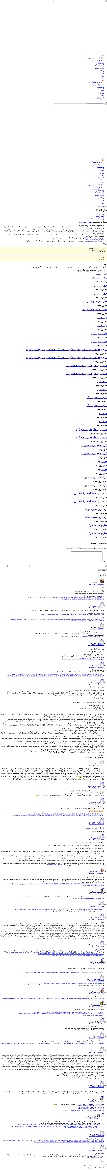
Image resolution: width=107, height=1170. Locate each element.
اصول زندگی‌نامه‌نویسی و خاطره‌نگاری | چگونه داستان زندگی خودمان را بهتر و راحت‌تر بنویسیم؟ (66, 349)
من (103, 73)
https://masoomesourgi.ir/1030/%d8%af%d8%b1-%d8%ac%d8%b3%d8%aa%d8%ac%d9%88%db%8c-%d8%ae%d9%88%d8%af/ (65, 984)
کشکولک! (103, 413)
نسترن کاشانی (96, 582)
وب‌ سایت (32, 565)
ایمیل (69, 565)
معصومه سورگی (95, 944)
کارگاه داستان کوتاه (95, 62)
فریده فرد (97, 802)
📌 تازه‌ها (101, 57)
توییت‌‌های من (101, 317)
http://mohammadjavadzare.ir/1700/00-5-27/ (91, 1108)
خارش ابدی (102, 461)
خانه (102, 55)
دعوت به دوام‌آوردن (98, 333)
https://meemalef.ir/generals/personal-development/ (88, 898)
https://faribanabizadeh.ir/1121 (56, 864)
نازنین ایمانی (96, 962)
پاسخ (102, 602)
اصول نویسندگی (99, 65)
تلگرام (102, 69)
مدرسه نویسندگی (99, 68)
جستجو (105, 102)
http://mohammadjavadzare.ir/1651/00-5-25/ (91, 1105)
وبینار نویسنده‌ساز (99, 278)
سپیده (98, 1036)
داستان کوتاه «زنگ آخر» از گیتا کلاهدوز (90, 493)
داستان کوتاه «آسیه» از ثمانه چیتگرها (91, 429)
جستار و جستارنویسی (91, 241)
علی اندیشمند (92, 1117)
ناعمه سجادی (96, 1005)
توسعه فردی (100, 217)
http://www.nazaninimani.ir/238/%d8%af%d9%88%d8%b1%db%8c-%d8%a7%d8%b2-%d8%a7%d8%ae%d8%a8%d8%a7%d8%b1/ (65, 972)
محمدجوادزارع (96, 1099)
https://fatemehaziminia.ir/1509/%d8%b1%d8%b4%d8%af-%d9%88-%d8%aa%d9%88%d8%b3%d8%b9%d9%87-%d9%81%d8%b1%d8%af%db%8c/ (59, 909)
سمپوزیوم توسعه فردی (89, 217)
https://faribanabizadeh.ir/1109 (95, 828)
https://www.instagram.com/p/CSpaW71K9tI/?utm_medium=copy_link (83, 1110)
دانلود (102, 66)
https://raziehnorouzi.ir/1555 (95, 1157)
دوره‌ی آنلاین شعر (95, 60)
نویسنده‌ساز (100, 63)
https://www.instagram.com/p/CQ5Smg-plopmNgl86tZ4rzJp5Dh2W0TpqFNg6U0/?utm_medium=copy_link (72, 614)
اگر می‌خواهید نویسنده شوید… (94, 445)
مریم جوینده (96, 871)
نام (106, 565)
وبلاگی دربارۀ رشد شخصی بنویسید (94, 239)
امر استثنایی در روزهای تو (96, 477)
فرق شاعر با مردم (99, 286)
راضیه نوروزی (96, 606)
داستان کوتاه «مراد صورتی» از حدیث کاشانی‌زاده (86, 365)
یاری (102, 71)
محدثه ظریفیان (95, 786)
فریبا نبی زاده (96, 682)
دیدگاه (105, 561)
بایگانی (102, 76)
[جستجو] (86, 206)
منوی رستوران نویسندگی (96, 397)
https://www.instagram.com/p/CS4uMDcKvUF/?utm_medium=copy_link (83, 636)
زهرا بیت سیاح (96, 1134)
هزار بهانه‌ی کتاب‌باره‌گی (97, 525)
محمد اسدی (96, 892)
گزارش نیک (100, 74)
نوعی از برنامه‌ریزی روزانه (96, 509)
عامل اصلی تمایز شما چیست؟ (94, 302)
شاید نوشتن (102, 381)
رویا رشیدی (96, 665)
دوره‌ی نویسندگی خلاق (94, 58)
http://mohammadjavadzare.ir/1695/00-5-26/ (91, 1107)
